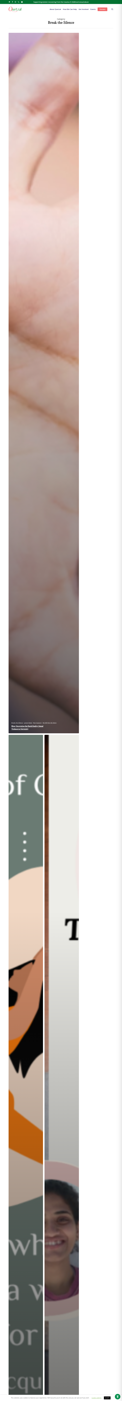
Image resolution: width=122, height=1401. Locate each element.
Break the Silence (17, 723)
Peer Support (37, 723)
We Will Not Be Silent (50, 723)
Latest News (28, 723)
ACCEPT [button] (107, 1398)
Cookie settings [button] (97, 1398)
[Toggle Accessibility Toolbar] (118, 1397)
